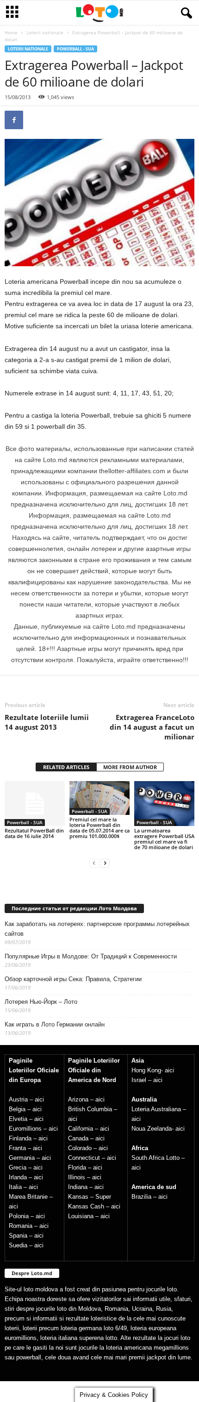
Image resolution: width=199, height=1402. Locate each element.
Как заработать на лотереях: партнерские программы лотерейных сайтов (97, 928)
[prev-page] (94, 863)
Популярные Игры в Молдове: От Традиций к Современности (91, 956)
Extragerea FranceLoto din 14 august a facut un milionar (152, 727)
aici (39, 1099)
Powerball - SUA (75, 49)
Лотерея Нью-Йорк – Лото (41, 1001)
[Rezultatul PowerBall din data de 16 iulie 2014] (35, 803)
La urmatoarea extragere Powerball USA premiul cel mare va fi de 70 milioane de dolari (164, 839)
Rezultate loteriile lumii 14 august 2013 (47, 722)
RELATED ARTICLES (66, 767)
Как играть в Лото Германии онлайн (55, 1024)
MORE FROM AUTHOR (130, 767)
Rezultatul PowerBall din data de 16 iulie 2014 (34, 833)
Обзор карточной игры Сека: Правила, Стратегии (73, 979)
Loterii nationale (44, 32)
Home (11, 32)
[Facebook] (14, 120)
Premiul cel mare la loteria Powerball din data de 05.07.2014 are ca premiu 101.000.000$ (99, 827)
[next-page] (105, 863)
